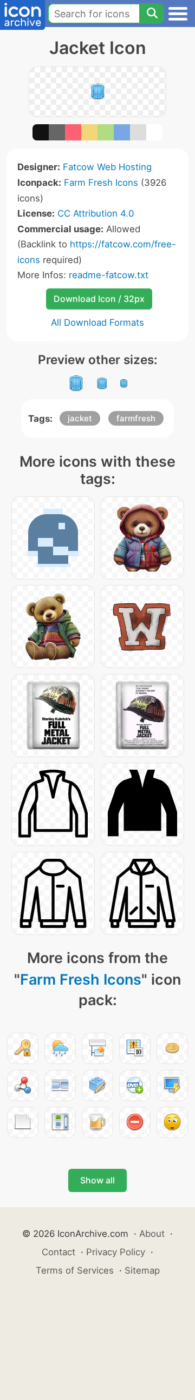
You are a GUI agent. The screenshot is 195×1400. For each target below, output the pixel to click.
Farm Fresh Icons (101, 182)
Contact (58, 1252)
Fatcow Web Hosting (107, 166)
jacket (80, 418)
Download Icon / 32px (99, 298)
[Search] (151, 13)
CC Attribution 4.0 (95, 213)
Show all (97, 1180)
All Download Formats (97, 322)
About (152, 1233)
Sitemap (142, 1270)
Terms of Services (75, 1270)
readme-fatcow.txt (108, 275)
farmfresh (135, 418)
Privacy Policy (115, 1252)
